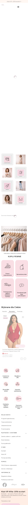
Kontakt (3, 451)
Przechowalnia (5, 429)
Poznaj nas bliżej (6, 458)
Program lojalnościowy (7, 418)
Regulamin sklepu (6, 476)
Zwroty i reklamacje (6, 469)
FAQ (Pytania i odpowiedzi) (9, 465)
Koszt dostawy (5, 440)
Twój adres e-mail (5, 501)
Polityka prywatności (7, 479)
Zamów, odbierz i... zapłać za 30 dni (11, 436)
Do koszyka (19, 346)
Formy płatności (6, 443)
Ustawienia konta (6, 425)
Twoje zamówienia (6, 422)
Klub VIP (3, 454)
